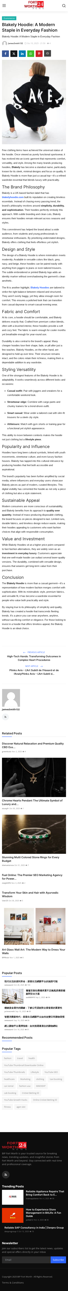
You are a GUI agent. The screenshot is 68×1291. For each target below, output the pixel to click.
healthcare (9, 1079)
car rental (8, 1085)
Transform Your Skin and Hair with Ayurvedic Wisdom (30, 894)
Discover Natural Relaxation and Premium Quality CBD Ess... (33, 745)
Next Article (32, 666)
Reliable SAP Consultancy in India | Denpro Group (34, 1227)
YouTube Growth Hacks (15, 1099)
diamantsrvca (8, 865)
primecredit (9, 1011)
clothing (40, 1079)
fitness (7, 1106)
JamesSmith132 (11, 709)
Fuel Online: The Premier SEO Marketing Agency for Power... (32, 876)
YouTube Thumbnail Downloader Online (23, 1065)
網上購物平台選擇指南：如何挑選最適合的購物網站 (31, 1025)
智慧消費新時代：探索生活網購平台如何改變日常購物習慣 (34, 1016)
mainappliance (32, 1198)
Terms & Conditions (13, 1282)
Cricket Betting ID (30, 1092)
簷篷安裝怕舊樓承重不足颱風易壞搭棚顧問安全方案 (45, 992)
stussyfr (5, 808)
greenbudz (6, 751)
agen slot (21, 1106)
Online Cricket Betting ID (45, 1099)
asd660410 (30, 997)
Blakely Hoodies (40, 287)
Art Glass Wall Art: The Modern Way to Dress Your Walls (33, 951)
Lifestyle (35, 1072)
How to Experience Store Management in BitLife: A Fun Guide (43, 1213)
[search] (64, 5)
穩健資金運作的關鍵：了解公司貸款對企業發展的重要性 (33, 1007)
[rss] (6, 1174)
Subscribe (58, 1259)
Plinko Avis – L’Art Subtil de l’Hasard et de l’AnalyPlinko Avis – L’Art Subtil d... (34, 672)
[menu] (4, 5)
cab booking (10, 1092)
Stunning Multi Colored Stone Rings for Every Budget (30, 859)
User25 (5, 900)
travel (20, 1058)
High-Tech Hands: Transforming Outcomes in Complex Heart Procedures (34, 658)
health (32, 1058)
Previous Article (36, 652)
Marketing (25, 1079)
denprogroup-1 (11, 1231)
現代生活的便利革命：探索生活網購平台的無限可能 (31, 981)
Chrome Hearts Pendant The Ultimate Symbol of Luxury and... (32, 802)
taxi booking (56, 1079)
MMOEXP (41, 1085)
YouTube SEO (51, 1072)
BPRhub (5, 957)
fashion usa (24, 1085)
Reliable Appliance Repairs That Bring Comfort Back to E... (45, 1193)
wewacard (8, 985)
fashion (7, 1058)
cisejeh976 (6, 883)
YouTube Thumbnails (14, 1072)
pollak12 (29, 1220)
